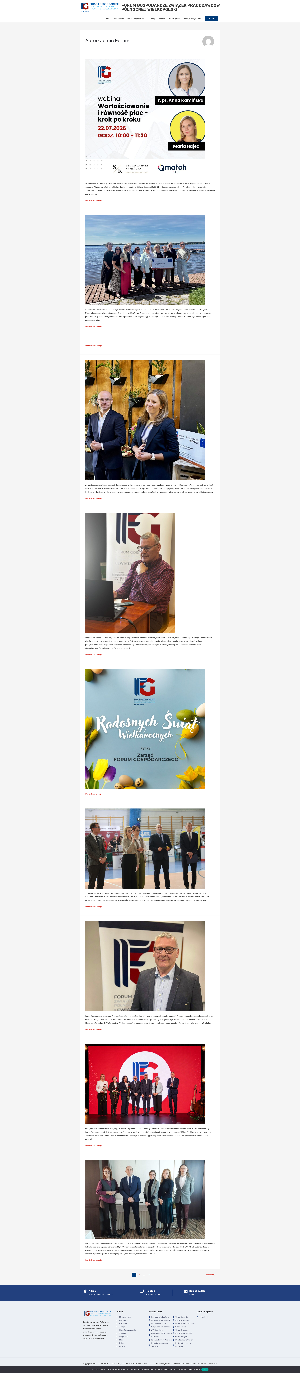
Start (108, 18)
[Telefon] (142, 1291)
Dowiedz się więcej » (93, 199)
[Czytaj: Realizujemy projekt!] (145, 1199)
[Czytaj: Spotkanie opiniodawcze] (145, 420)
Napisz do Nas (197, 1291)
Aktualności (119, 18)
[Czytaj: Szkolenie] (145, 118)
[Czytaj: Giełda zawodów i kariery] (145, 848)
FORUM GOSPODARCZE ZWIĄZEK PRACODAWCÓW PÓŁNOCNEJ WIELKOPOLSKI (170, 7)
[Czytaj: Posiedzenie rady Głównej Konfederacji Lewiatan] (130, 573)
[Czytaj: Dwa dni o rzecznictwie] (145, 259)
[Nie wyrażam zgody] (297, 1369)
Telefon (150, 1291)
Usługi (152, 18)
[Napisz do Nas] (186, 1291)
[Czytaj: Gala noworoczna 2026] (145, 1084)
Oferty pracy (174, 18)
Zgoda (205, 1369)
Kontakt (162, 18)
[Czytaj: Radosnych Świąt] (145, 729)
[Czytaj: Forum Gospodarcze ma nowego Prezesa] (145, 966)
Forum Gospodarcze (135, 18)
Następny (211, 1274)
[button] (145, 18)
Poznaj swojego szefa (192, 18)
